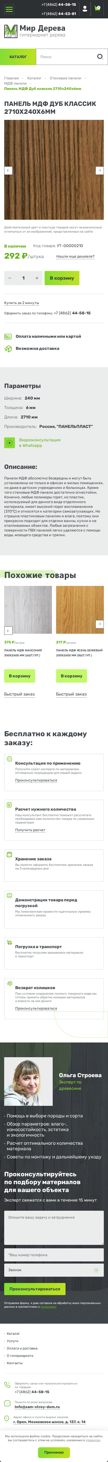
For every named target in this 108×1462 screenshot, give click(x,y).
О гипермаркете (20, 1356)
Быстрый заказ (19, 694)
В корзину (19, 675)
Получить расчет (30, 830)
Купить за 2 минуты (21, 303)
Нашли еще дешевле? (75, 256)
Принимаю (54, 1452)
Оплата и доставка (22, 1348)
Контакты (15, 1363)
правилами (48, 1306)
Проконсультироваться (36, 780)
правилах (93, 1440)
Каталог (18, 57)
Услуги (12, 1341)
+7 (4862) (58, 4)
